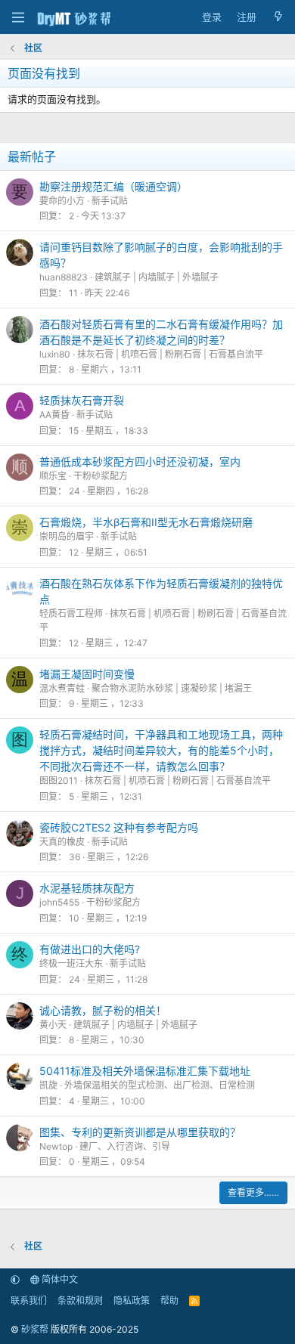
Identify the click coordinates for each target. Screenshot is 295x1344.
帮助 (169, 1300)
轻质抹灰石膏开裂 (81, 400)
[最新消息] (278, 17)
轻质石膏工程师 (71, 613)
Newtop (56, 1146)
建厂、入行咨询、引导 (124, 1146)
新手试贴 (110, 200)
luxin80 (54, 354)
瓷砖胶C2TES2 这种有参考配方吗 (118, 827)
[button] (15, 1279)
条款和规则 (80, 1300)
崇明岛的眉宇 (66, 536)
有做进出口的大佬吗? (89, 949)
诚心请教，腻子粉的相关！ (102, 1010)
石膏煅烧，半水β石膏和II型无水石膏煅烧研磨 (146, 522)
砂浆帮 (34, 1329)
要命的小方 (62, 200)
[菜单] (18, 17)
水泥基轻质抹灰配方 (87, 887)
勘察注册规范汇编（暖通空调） (113, 186)
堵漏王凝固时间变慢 (87, 673)
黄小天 (53, 1024)
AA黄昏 (54, 414)
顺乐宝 (53, 476)
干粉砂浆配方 (100, 476)
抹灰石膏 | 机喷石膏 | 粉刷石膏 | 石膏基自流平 (170, 354)
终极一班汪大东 (71, 963)
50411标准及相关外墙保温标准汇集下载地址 (144, 1070)
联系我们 (29, 1300)
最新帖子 (32, 156)
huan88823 (63, 277)
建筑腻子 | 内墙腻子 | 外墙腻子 (157, 277)
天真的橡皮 (62, 841)
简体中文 (58, 1279)
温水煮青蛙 (62, 688)
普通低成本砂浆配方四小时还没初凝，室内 (140, 461)
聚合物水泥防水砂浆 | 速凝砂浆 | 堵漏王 (172, 688)
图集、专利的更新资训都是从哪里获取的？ (140, 1132)
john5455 (59, 902)
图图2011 (58, 780)
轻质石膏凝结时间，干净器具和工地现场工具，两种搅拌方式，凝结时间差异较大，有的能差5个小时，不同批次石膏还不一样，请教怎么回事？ (161, 750)
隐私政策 (131, 1300)
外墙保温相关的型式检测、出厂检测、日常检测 (159, 1085)
